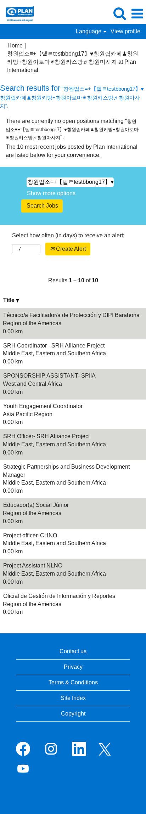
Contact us (73, 651)
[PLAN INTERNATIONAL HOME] (17, 13)
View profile (125, 31)
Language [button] (89, 31)
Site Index (73, 698)
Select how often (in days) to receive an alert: (68, 235)
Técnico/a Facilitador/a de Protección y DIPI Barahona (71, 315)
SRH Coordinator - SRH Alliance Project (54, 346)
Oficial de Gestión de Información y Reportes (59, 596)
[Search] (119, 13)
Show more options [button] (51, 193)
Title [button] (9, 300)
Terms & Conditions (73, 682)
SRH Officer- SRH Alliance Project (46, 436)
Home (15, 46)
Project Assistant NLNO (32, 566)
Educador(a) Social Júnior (36, 505)
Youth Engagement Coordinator (43, 406)
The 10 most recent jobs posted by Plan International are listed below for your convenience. (71, 151)
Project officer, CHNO (30, 535)
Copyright (73, 714)
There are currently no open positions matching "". (72, 129)
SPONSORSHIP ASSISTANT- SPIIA (49, 376)
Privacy (73, 667)
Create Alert (70, 249)
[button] (137, 14)
